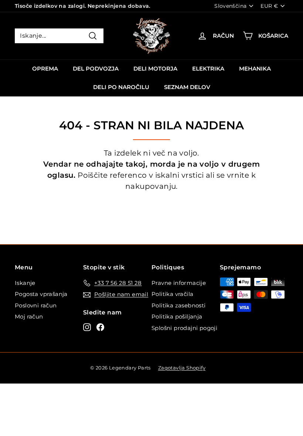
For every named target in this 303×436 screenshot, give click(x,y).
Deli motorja (155, 68)
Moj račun (29, 316)
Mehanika (255, 68)
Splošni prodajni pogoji (184, 327)
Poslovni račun (36, 305)
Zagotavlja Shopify (181, 368)
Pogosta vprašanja (41, 293)
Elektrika (208, 68)
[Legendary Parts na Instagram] (87, 327)
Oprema (45, 68)
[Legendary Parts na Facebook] (100, 327)
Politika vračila (172, 293)
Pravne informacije (179, 282)
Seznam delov (187, 87)
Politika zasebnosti (179, 305)
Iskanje (25, 282)
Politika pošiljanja (177, 316)
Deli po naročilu (121, 87)
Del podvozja (96, 68)
